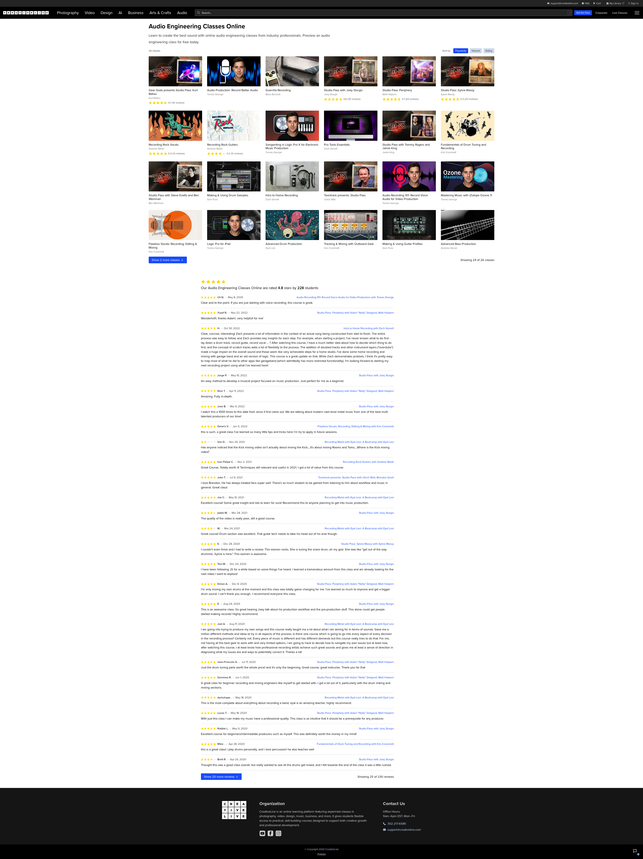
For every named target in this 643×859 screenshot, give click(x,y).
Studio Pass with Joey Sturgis (343, 90)
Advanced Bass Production (458, 244)
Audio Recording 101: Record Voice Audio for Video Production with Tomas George (345, 297)
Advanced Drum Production (284, 244)
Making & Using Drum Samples (227, 195)
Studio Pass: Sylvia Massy (457, 90)
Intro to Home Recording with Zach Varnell (369, 328)
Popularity (460, 50)
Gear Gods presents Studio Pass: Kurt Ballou (173, 92)
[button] (635, 851)
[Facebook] (270, 833)
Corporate (601, 13)
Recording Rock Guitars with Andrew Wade (368, 461)
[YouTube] (262, 833)
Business (136, 12)
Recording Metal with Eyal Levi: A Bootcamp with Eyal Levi (359, 441)
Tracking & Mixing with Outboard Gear (349, 244)
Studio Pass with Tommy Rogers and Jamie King (406, 146)
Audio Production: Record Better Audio (232, 90)
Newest (476, 50)
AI (120, 12)
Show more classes (166, 260)
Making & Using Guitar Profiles (402, 244)
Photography (68, 12)
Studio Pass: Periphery (397, 90)
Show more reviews (219, 777)
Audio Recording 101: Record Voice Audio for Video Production (405, 197)
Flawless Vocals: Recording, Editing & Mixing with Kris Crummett (355, 426)
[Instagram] (278, 833)
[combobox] (383, 13)
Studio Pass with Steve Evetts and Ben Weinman (174, 197)
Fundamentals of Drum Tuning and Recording (463, 146)
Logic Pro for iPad (218, 244)
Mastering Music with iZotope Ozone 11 (466, 195)
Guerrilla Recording (278, 90)
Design (107, 12)
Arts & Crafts (160, 12)
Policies (321, 854)
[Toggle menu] (637, 13)
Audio (182, 12)
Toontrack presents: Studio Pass (345, 195)
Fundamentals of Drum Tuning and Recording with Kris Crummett (355, 744)
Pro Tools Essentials (337, 144)
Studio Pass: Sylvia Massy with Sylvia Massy (367, 543)
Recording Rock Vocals (163, 144)
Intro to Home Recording (282, 195)
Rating (488, 50)
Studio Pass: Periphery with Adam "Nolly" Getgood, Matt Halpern (355, 312)
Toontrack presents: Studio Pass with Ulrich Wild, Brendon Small (356, 477)
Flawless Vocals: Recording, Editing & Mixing (173, 246)
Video (90, 12)
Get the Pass (583, 12)
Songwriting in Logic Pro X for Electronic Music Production (292, 146)
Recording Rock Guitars (222, 144)
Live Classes (619, 13)
